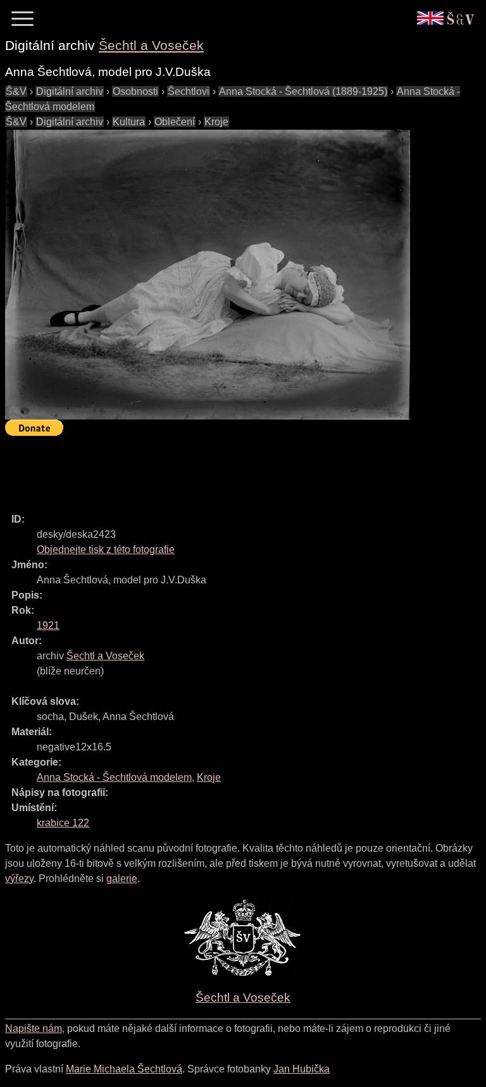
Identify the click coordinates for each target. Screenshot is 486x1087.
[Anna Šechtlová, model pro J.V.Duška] (207, 274)
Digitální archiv (69, 91)
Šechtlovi (188, 91)
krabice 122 (63, 822)
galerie (121, 878)
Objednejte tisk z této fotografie (106, 549)
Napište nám (33, 1028)
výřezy (19, 878)
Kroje (216, 121)
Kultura (129, 121)
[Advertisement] (235, 468)
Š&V (16, 91)
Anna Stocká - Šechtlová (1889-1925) (303, 91)
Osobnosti (135, 91)
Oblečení (174, 121)
